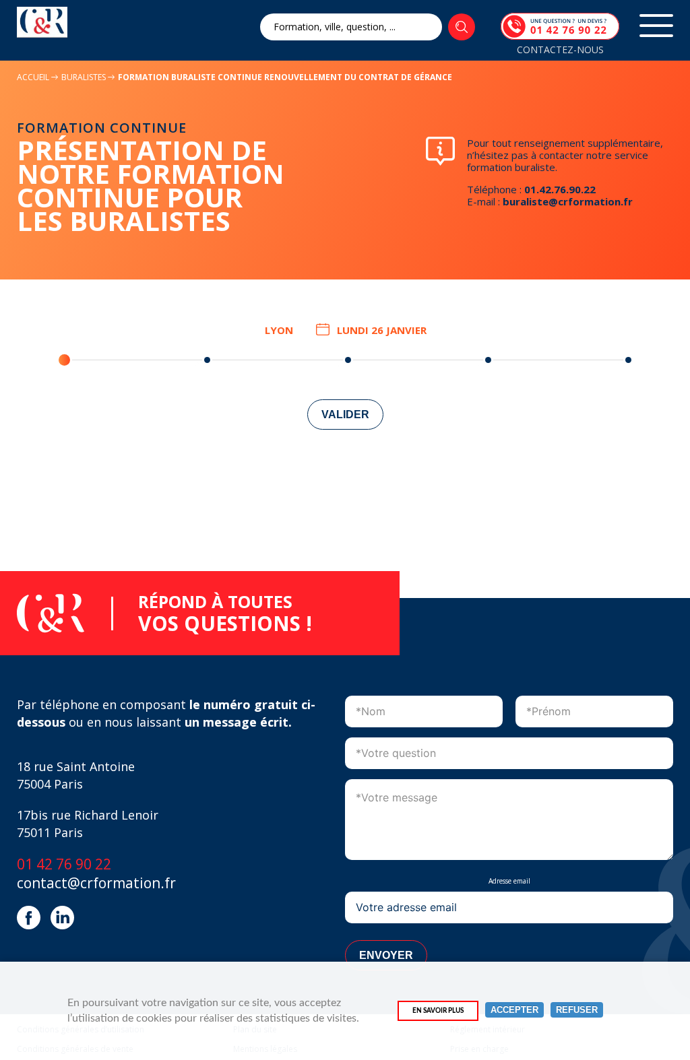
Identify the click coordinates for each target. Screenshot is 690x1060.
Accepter (514, 1010)
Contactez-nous (560, 49)
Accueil (33, 77)
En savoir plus (438, 1010)
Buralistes (84, 77)
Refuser (577, 1010)
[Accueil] (42, 22)
